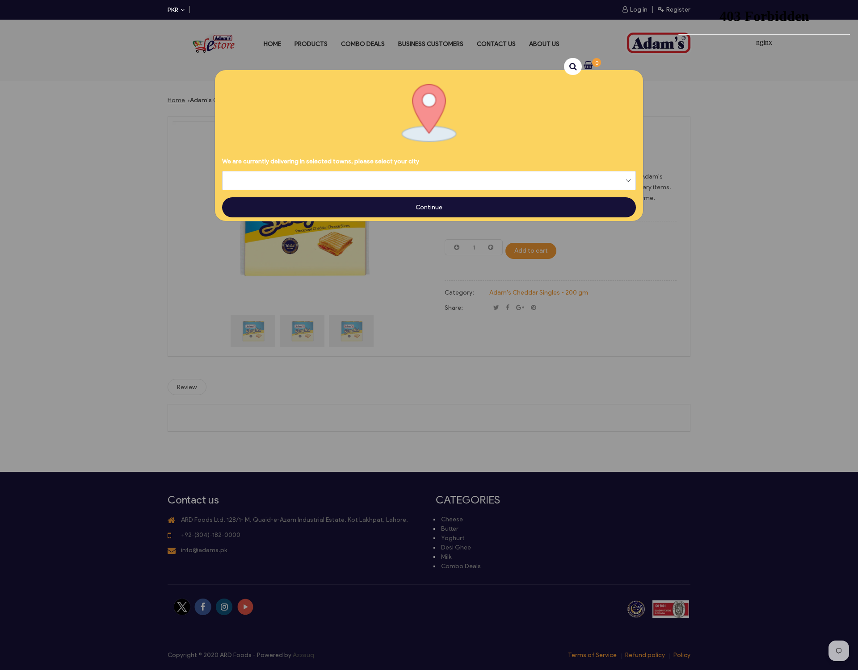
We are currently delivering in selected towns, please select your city (320, 161)
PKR (173, 10)
